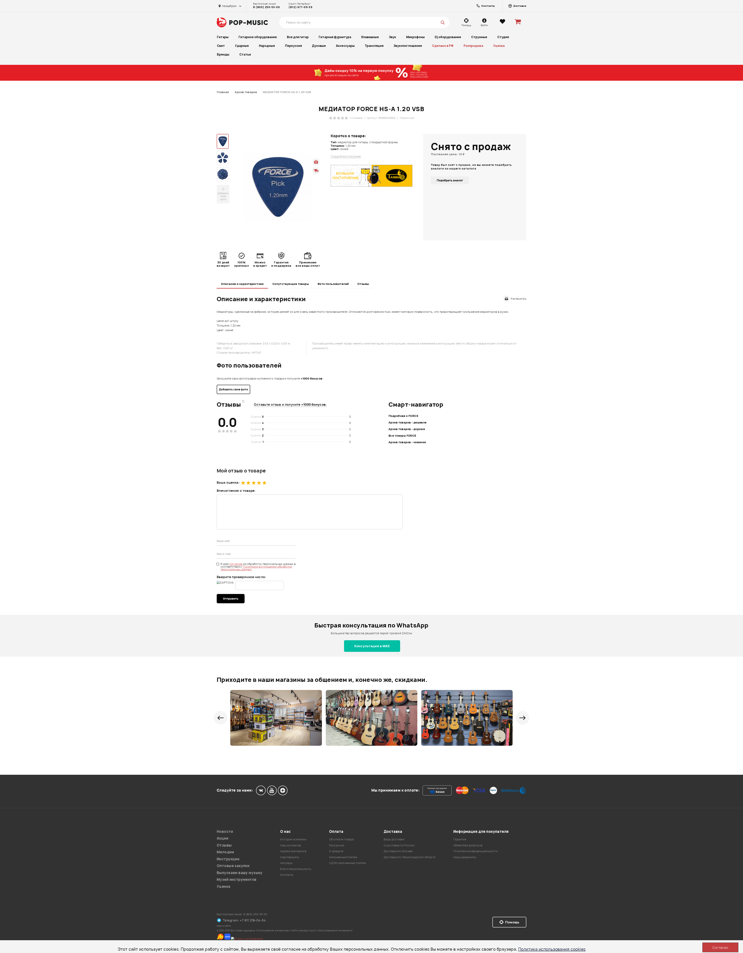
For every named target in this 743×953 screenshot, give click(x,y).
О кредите (336, 851)
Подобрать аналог (450, 180)
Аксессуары (345, 46)
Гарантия (459, 839)
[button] (220, 718)
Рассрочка (336, 845)
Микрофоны (415, 37)
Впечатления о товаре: (236, 491)
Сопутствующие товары (290, 284)
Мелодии (225, 852)
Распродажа (473, 46)
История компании (293, 839)
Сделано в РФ (443, 46)
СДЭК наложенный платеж (347, 863)
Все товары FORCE (402, 435)
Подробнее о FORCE (403, 416)
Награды (286, 863)
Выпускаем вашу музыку (240, 872)
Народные (267, 46)
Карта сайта (224, 925)
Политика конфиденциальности (475, 851)
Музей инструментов (237, 879)
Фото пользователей (333, 284)
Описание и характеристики (242, 284)
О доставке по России (399, 845)
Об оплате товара (341, 839)
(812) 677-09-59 (300, 7)
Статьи (245, 54)
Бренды (223, 54)
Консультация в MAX (372, 646)
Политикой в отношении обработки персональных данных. (256, 568)
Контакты (286, 875)
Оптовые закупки (233, 865)
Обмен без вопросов (468, 845)
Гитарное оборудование (258, 37)
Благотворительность (295, 869)
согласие (236, 564)
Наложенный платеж (343, 857)
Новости (225, 831)
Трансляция (374, 46)
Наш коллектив (290, 845)
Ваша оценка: (228, 482)
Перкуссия (293, 46)
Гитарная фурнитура (335, 37)
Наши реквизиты (464, 857)
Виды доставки (394, 839)
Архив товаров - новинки (407, 442)
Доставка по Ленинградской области (410, 857)
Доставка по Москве (398, 851)
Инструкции (228, 859)
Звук (392, 37)
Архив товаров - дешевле (408, 422)
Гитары (223, 37)
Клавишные (370, 37)
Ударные (242, 46)
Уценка (499, 46)
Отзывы (363, 284)
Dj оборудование (448, 37)
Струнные (479, 37)
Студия (503, 37)
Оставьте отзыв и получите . (290, 404)
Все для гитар (298, 37)
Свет (221, 46)
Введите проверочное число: (241, 577)
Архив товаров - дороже (407, 429)
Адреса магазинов (293, 851)
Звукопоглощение (408, 46)
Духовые (319, 46)
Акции (222, 838)
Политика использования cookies (552, 949)
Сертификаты (289, 857)
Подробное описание (346, 156)
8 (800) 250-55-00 (266, 7)
